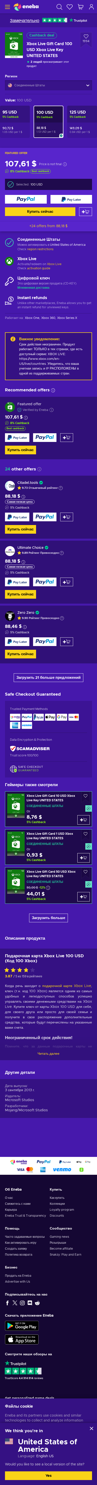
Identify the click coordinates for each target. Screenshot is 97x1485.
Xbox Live (54, 264)
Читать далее (48, 1053)
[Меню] (7, 7)
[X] (14, 1303)
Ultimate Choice (30, 548)
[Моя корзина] (80, 7)
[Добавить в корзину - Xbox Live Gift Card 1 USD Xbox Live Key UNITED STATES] (83, 858)
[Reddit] (37, 1303)
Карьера (11, 1209)
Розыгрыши (58, 1242)
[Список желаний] (69, 7)
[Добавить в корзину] (85, 211)
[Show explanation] (61, 488)
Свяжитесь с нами (18, 1203)
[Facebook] (7, 1303)
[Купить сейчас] (26, 199)
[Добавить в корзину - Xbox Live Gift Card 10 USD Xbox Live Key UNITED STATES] (83, 820)
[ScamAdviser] (30, 748)
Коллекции (57, 1203)
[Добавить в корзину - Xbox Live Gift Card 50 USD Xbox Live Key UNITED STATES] (83, 896)
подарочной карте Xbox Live (66, 986)
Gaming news (59, 1236)
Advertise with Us (17, 1281)
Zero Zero (25, 613)
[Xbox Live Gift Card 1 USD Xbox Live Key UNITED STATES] (48, 847)
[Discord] (29, 1303)
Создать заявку (16, 1248)
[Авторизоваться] (91, 7)
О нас (9, 1197)
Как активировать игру (20, 1242)
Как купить (57, 1197)
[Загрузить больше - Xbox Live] (9, 262)
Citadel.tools (27, 483)
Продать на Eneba (18, 1275)
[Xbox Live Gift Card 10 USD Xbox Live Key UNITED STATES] (48, 809)
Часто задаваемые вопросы (25, 1236)
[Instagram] (22, 1303)
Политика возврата (18, 1254)
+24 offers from (48, 226)
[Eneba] (26, 7)
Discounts (57, 1215)
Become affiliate (61, 1248)
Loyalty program (62, 1209)
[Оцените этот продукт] (21, 970)
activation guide (38, 268)
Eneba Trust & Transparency (25, 1215)
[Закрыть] (91, 1428)
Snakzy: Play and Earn (65, 1254)
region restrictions (40, 249)
